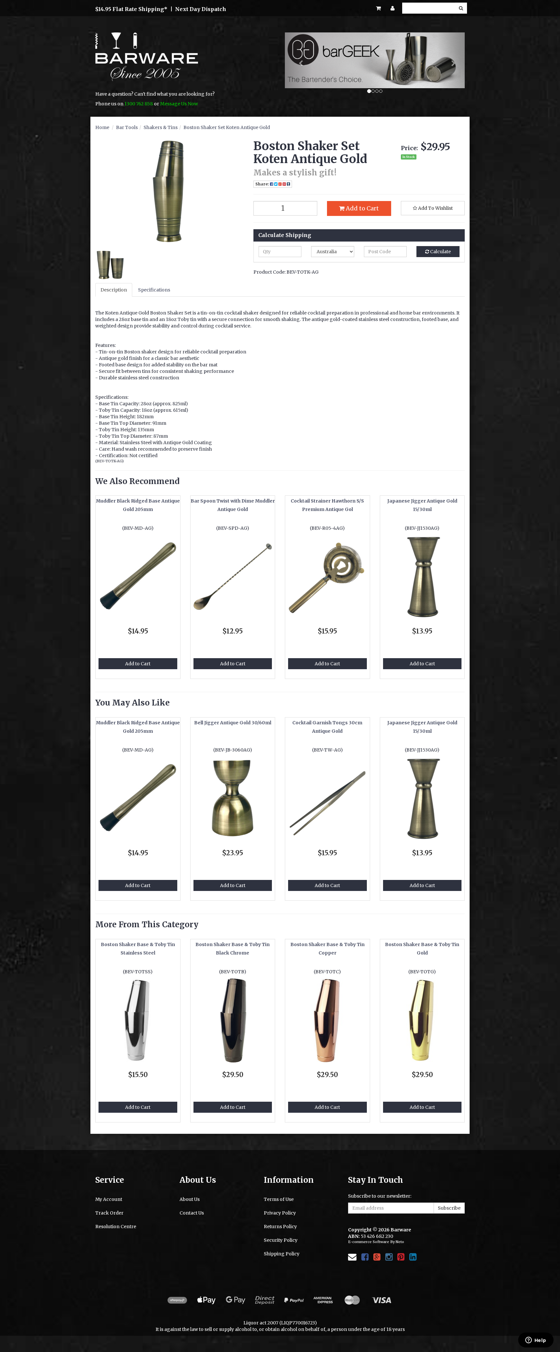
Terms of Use (279, 1199)
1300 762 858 (138, 104)
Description (113, 290)
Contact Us (192, 1213)
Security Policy (281, 1240)
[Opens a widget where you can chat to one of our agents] (536, 1341)
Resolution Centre (115, 1226)
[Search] (461, 8)
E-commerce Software (368, 1241)
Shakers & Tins (161, 127)
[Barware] (146, 61)
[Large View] (110, 265)
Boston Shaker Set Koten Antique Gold (226, 127)
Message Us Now (179, 104)
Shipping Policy (281, 1254)
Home (102, 127)
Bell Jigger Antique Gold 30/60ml (232, 723)
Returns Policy (280, 1226)
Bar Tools (127, 127)
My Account (108, 1199)
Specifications (154, 290)
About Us (190, 1199)
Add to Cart (361, 208)
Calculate (440, 252)
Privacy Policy (280, 1213)
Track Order (109, 1213)
